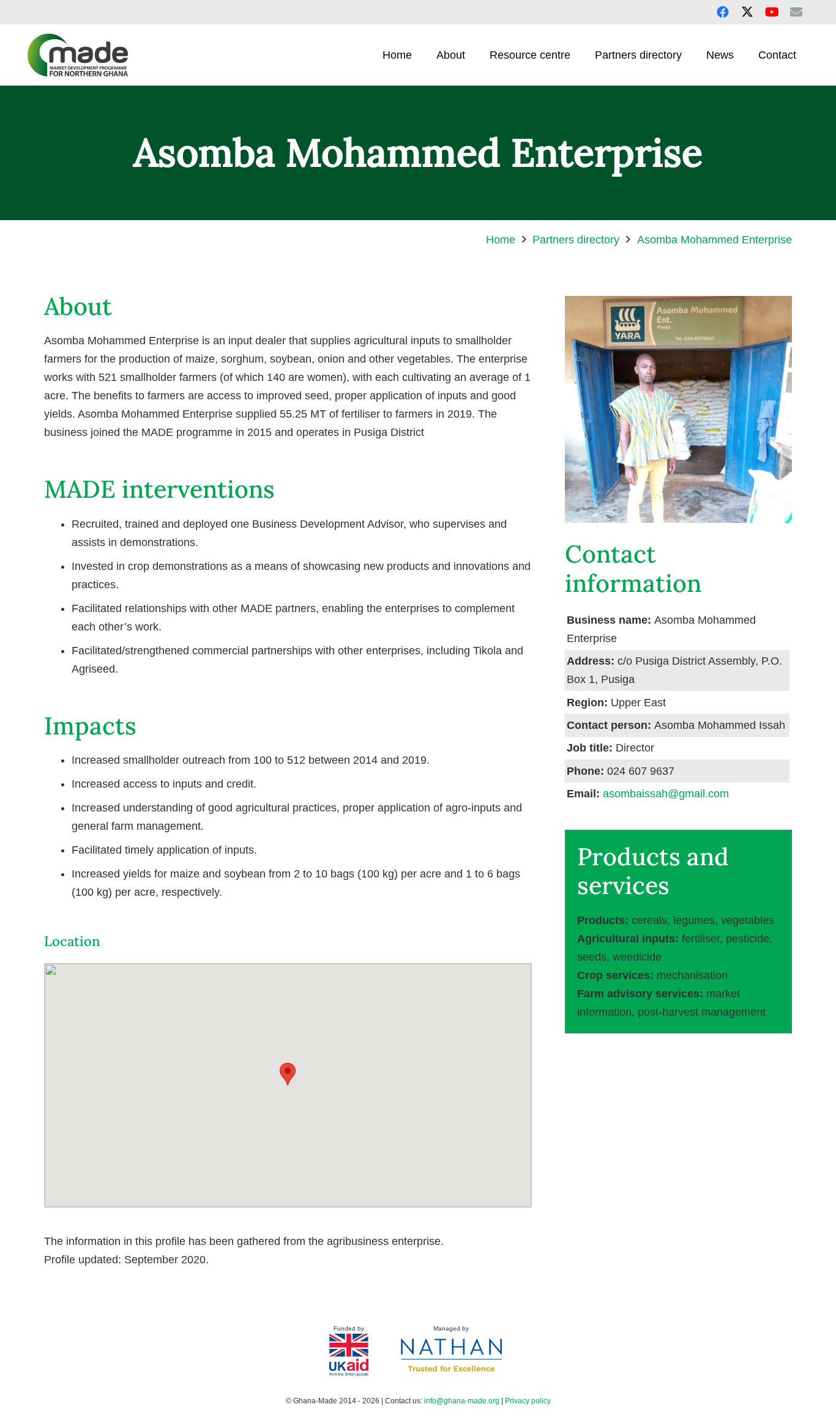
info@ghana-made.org (461, 1401)
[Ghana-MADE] (78, 55)
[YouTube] (771, 12)
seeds (591, 957)
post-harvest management (702, 1012)
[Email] (796, 12)
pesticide (747, 938)
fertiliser (701, 938)
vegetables (747, 920)
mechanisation (692, 975)
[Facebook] (723, 12)
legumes (694, 920)
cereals (649, 920)
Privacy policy (528, 1401)
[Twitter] (747, 12)
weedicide (637, 957)
